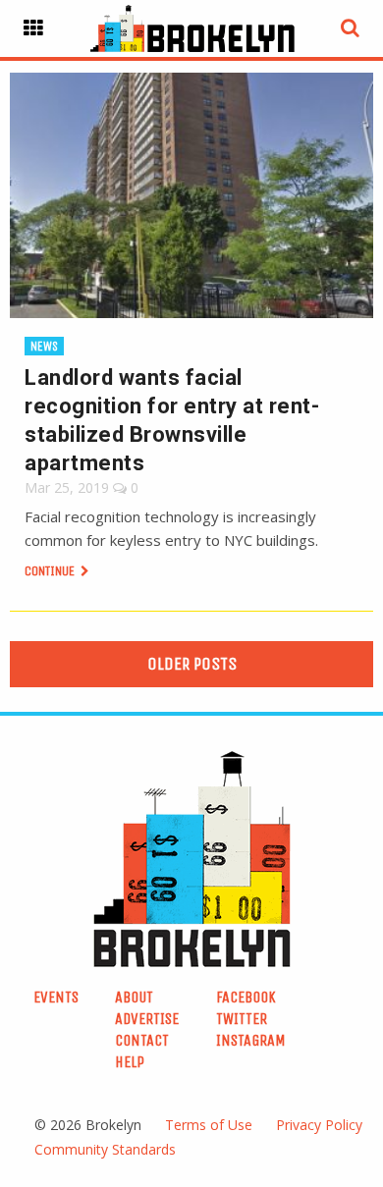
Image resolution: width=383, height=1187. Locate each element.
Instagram (251, 1040)
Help (129, 1061)
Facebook (246, 997)
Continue (51, 571)
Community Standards (105, 1149)
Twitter (241, 1018)
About (134, 997)
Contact (142, 1040)
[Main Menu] (33, 28)
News (44, 346)
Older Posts (192, 663)
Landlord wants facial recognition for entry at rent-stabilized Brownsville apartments (172, 420)
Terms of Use (208, 1124)
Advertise (147, 1018)
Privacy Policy (319, 1124)
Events (56, 997)
